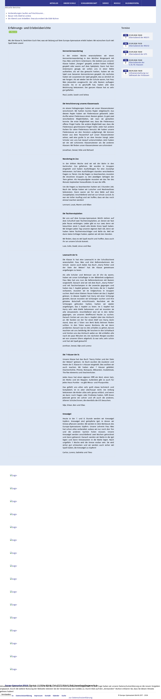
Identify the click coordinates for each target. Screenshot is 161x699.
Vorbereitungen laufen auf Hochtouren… (26, 13)
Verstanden (6, 694)
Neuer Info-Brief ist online (19, 16)
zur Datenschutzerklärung (80, 697)
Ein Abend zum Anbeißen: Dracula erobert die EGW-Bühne (33, 18)
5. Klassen (13, 32)
